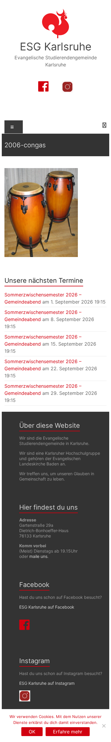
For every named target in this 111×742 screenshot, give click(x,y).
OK (32, 732)
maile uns (38, 556)
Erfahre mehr (67, 732)
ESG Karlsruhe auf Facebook (46, 606)
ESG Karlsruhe (55, 46)
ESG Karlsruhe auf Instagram (47, 683)
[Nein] (104, 726)
